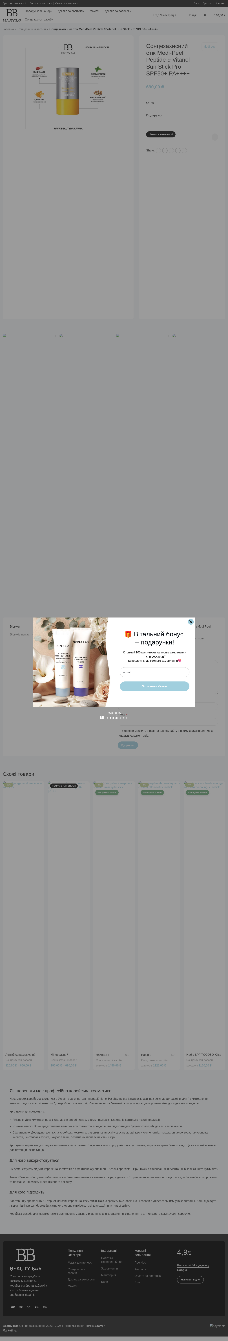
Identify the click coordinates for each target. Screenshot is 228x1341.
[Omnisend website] (114, 715)
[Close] (191, 621)
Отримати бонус (154, 686)
